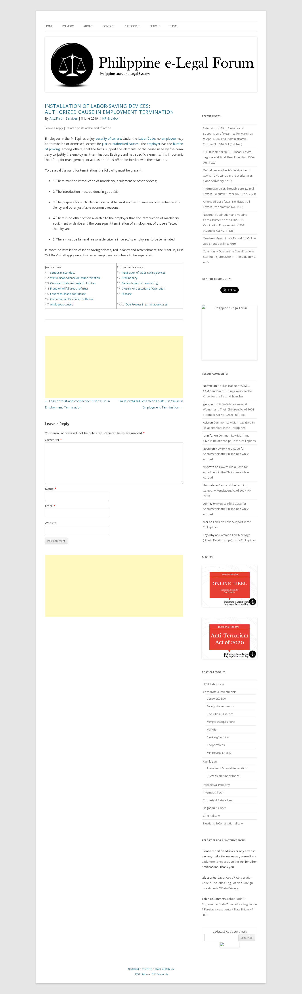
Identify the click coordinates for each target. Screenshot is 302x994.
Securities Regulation (226, 883)
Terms (173, 26)
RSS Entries (140, 974)
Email (50, 506)
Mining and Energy (219, 753)
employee (169, 138)
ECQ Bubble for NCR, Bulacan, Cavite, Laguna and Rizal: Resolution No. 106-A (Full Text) (229, 157)
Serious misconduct (62, 273)
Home (49, 26)
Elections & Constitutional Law (223, 823)
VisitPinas (147, 969)
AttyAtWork (134, 969)
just (104, 144)
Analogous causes (61, 304)
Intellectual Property (216, 785)
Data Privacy (229, 888)
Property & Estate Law (217, 800)
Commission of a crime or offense (71, 299)
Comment (53, 440)
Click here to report (214, 862)
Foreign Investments (220, 706)
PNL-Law (68, 26)
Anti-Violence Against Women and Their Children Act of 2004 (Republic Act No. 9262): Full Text (228, 409)
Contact (108, 26)
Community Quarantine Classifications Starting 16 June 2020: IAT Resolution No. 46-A (229, 256)
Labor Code (146, 138)
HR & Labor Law (213, 684)
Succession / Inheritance (223, 776)
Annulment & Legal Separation (227, 768)
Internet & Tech (213, 792)
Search (155, 26)
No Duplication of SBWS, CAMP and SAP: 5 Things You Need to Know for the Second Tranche (227, 391)
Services (72, 118)
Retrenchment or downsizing (140, 283)
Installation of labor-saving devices (143, 273)
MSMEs (211, 729)
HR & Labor (110, 118)
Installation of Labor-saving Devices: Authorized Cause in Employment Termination (109, 109)
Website (50, 523)
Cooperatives (216, 745)
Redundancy (129, 278)
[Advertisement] (114, 367)
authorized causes (126, 144)
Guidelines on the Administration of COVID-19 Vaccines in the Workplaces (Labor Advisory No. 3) (228, 175)
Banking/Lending (218, 737)
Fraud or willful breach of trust (69, 288)
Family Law (210, 761)
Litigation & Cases (215, 808)
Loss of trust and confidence (68, 294)
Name (50, 489)
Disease (127, 294)
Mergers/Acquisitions (221, 722)
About (88, 26)
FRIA (204, 915)
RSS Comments (160, 974)
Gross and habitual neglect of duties (73, 283)
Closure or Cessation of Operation (143, 288)
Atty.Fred (56, 118)
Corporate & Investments (220, 692)
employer (153, 144)
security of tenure (108, 138)
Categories (132, 26)
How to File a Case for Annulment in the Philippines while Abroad (226, 453)
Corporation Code (214, 904)
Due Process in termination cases (146, 304)
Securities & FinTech (220, 714)
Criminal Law (211, 816)
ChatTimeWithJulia (164, 969)
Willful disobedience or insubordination (75, 278)
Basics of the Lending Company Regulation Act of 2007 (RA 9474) (227, 490)
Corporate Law (216, 698)
